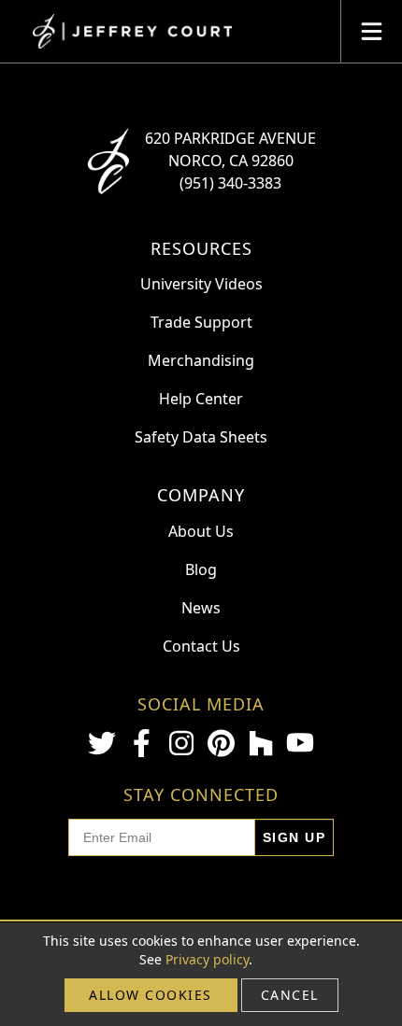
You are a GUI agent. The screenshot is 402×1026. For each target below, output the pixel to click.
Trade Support (201, 322)
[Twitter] (102, 743)
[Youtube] (300, 742)
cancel (290, 995)
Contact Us (201, 646)
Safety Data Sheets (201, 437)
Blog (201, 569)
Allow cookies (150, 995)
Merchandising (201, 360)
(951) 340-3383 (230, 183)
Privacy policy (207, 959)
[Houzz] (261, 743)
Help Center (201, 398)
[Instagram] (181, 743)
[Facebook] (141, 743)
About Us (201, 531)
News (201, 607)
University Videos (201, 284)
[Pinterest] (221, 743)
